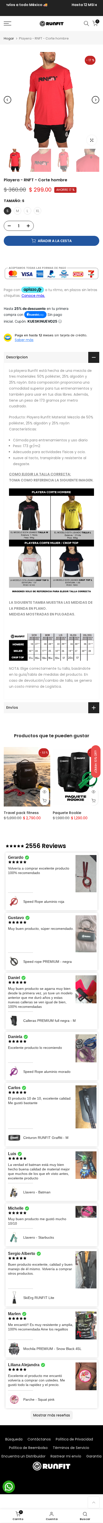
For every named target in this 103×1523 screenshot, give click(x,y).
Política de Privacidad (74, 1439)
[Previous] (7, 100)
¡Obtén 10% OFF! (96, 761)
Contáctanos (39, 1439)
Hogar (9, 38)
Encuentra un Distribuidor (24, 1456)
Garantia (94, 1456)
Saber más (24, 339)
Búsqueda (13, 1439)
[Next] (95, 100)
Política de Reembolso (28, 1447)
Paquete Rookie (67, 812)
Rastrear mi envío (65, 1456)
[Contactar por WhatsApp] (8, 1486)
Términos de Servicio (71, 1447)
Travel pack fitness (21, 812)
